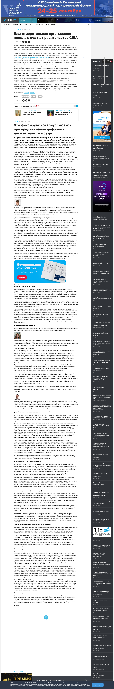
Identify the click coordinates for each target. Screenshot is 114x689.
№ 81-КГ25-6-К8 (66, 365)
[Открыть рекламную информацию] (110, 140)
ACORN (34, 96)
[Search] (89, 25)
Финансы (26, 96)
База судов (39, 24)
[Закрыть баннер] (31, 674)
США (40, 96)
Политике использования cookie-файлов (21, 687)
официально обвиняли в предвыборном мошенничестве (31, 57)
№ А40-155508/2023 (42, 481)
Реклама (37, 680)
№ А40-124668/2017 (30, 586)
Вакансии (45, 680)
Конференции (17, 24)
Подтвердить (98, 685)
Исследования (50, 24)
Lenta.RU (32, 92)
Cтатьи (16, 121)
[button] (23, 42)
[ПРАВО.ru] (9, 20)
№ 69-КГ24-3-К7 (23, 566)
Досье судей (28, 24)
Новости (96, 61)
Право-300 (6, 24)
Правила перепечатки (57, 680)
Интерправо (17, 29)
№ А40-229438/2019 (43, 450)
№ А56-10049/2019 (65, 602)
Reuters (26, 92)
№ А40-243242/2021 (24, 580)
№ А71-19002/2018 (71, 445)
